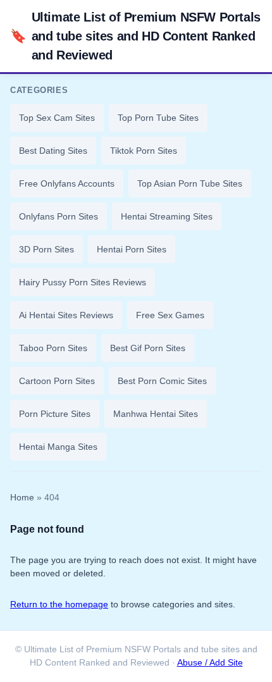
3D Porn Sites (46, 249)
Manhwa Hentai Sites (155, 414)
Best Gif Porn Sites (147, 348)
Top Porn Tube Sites (158, 118)
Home (22, 497)
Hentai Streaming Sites (167, 216)
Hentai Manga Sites (58, 447)
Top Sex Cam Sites (57, 118)
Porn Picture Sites (54, 414)
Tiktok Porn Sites (143, 151)
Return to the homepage (59, 604)
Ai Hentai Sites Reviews (66, 315)
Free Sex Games (170, 315)
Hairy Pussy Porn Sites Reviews (82, 282)
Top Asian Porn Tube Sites (189, 183)
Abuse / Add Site (210, 662)
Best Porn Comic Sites (162, 381)
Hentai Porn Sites (131, 249)
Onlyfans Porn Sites (58, 216)
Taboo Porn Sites (53, 348)
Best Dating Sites (53, 151)
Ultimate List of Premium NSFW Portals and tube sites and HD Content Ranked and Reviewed (135, 36)
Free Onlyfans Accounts (66, 183)
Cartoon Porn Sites (57, 381)
